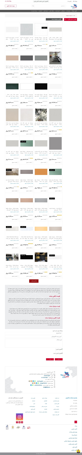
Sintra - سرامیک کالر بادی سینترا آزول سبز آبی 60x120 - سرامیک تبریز (55, 181)
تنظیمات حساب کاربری (73, 408)
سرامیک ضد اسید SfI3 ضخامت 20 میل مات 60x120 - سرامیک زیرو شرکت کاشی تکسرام (41, 153)
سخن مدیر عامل (44, 406)
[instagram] (19, 416)
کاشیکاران (45, 401)
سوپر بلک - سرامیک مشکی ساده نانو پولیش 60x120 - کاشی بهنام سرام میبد (41, 96)
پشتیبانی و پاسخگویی (73, 406)
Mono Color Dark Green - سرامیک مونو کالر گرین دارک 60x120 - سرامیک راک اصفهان (12, 96)
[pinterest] (17, 422)
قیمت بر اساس (59, 41)
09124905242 (40, 381)
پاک (50, 359)
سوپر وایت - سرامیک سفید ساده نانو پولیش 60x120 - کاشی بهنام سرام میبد (26, 96)
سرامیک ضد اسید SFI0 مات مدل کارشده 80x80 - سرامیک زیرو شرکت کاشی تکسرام (41, 124)
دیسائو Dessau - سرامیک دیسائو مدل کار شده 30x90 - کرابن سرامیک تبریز (12, 267)
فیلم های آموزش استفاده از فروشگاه (71, 414)
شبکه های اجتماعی (73, 438)
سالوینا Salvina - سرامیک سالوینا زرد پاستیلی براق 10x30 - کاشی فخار (41, 238)
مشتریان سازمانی (56, 409)
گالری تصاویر (33, 409)
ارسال (59, 359)
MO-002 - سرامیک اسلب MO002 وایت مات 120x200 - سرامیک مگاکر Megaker (55, 96)
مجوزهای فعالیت (32, 406)
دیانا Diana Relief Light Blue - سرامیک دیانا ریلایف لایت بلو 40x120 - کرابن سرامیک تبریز (26, 238)
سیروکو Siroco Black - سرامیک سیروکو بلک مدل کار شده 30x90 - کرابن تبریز (41, 267)
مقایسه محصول (57, 48)
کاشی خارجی (74, 429)
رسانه (76, 426)
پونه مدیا (37, 453)
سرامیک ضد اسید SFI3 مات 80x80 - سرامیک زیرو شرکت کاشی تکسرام (55, 124)
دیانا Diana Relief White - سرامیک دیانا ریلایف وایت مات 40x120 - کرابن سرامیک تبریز (55, 267)
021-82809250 (8, 1)
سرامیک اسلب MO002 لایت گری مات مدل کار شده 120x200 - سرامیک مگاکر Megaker (55, 67)
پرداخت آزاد (75, 1)
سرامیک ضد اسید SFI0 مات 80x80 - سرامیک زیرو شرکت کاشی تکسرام (26, 124)
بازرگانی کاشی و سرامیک (43, 412)
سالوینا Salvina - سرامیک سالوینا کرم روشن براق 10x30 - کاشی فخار (55, 237)
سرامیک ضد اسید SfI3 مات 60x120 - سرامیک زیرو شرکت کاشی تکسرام (12, 153)
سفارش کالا (75, 400)
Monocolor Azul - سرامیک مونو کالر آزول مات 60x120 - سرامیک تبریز (26, 153)
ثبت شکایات (57, 398)
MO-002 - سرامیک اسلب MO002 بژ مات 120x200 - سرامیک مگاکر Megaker (12, 67)
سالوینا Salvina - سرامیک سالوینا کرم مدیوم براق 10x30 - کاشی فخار (26, 210)
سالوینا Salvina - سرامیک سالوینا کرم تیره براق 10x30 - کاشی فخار (12, 209)
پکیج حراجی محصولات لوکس (70, 441)
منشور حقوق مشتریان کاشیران (30, 412)
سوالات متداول (44, 398)
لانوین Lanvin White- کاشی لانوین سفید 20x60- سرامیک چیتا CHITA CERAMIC (55, 39)
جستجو (33, 6)
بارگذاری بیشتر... (34, 281)
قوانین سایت (33, 398)
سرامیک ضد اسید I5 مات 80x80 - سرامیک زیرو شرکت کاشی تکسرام (55, 153)
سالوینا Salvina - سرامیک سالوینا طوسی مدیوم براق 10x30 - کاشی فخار (26, 181)
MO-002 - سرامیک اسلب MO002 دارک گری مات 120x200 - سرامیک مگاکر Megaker (26, 67)
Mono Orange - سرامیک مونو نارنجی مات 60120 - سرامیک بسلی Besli (41, 181)
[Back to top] (75, 422)
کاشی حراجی (74, 450)
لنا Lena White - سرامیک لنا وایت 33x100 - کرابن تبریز (55, 209)
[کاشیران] (72, 6)
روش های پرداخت (73, 432)
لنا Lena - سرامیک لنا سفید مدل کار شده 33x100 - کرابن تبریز (12, 180)
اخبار (34, 403)
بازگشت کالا (75, 403)
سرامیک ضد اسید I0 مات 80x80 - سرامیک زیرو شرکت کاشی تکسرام (12, 124)
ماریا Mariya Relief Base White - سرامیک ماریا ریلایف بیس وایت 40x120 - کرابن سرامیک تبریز (12, 238)
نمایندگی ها (74, 435)
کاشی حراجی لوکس (73, 444)
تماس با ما (69, 1)
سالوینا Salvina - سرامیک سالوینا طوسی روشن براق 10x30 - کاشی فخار (41, 210)
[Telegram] (22, 422)
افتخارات (45, 409)
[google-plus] (19, 422)
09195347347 (43, 383)
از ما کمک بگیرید (74, 411)
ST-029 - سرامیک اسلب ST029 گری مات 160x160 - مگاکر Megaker (26, 39)
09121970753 (47, 376)
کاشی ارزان (75, 447)
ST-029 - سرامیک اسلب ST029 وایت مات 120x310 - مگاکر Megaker (12, 39)
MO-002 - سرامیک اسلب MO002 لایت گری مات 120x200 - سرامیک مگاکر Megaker (41, 67)
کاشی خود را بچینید (56, 414)
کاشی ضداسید (57, 403)
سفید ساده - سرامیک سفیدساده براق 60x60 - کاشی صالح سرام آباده (41, 39)
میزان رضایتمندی (56, 401)
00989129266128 (38, 385)
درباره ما (57, 406)
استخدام (33, 401)
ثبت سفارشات (57, 412)
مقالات (46, 403)
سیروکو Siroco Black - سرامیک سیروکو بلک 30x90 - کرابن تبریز (26, 266)
